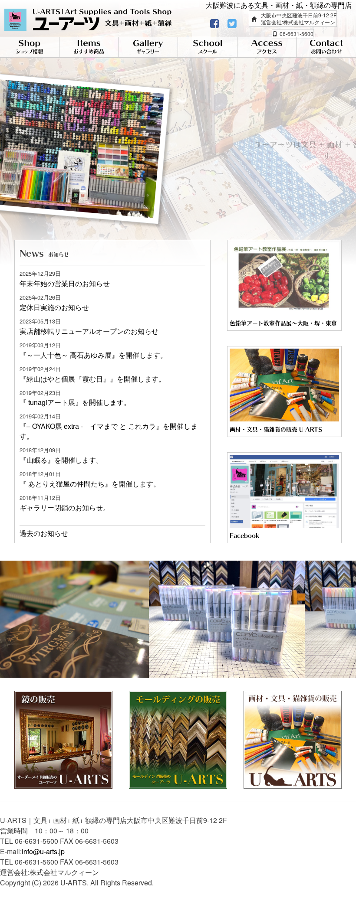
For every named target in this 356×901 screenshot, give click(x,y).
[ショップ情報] (29, 47)
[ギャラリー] (148, 47)
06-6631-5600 (296, 33)
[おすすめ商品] (89, 47)
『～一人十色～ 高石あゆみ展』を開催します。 (93, 355)
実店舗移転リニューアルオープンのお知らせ (89, 331)
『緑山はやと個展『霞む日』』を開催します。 (92, 379)
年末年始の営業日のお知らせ (65, 283)
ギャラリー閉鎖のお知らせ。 (65, 508)
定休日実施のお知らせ (54, 307)
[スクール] (207, 47)
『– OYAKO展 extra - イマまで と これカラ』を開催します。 (109, 431)
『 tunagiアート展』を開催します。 (75, 402)
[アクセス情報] (267, 47)
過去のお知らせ (44, 533)
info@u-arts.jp (43, 851)
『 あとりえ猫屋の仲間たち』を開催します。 (90, 484)
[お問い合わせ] (326, 47)
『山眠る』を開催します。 (61, 460)
